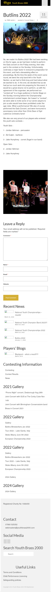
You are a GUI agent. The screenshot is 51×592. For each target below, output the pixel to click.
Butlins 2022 (20, 338)
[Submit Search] (5, 554)
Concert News (29, 20)
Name (5, 265)
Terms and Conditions (12, 572)
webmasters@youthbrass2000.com (20, 527)
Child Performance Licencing (15, 576)
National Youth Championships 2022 (30, 330)
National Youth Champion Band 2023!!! (31, 322)
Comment (7, 236)
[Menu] (45, 3)
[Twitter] (8, 541)
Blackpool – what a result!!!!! (26, 354)
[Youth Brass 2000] (19, 3)
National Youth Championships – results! (28, 313)
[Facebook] (5, 541)
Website (6, 284)
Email (5, 274)
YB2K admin (11, 20)
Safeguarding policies (12, 580)
